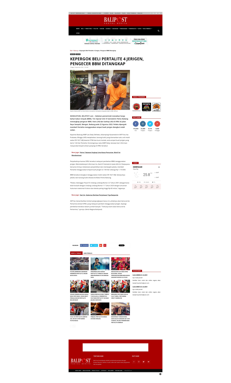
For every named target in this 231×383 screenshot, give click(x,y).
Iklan (111, 13)
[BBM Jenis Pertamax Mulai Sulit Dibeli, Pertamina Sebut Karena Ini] (120, 286)
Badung (76, 50)
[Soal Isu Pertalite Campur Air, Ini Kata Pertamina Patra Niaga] (79, 308)
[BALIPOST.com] (115, 21)
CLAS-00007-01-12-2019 (140, 286)
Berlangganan (158, 121)
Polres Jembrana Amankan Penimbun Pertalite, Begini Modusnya (78, 273)
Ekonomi (115, 28)
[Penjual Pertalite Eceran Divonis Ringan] (100, 308)
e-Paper (106, 13)
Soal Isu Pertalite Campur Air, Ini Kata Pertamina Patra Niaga (78, 318)
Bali (82, 28)
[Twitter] (156, 13)
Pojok (124, 13)
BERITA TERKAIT (76, 253)
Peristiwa (88, 28)
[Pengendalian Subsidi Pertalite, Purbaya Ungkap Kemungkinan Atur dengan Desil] (100, 263)
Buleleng (114, 269)
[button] (158, 31)
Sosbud (108, 28)
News (78, 28)
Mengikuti (143, 121)
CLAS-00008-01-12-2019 (140, 275)
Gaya (139, 28)
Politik (96, 28)
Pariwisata (132, 28)
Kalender (117, 13)
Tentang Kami (118, 370)
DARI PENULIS (88, 253)
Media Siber (78, 370)
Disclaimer (111, 370)
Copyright (103, 370)
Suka (135, 121)
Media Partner (86, 370)
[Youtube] (159, 13)
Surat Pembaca (131, 13)
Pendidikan (123, 28)
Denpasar (93, 314)
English (140, 13)
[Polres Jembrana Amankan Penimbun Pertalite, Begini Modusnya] (79, 263)
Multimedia (147, 28)
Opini (77, 33)
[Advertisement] (115, 6)
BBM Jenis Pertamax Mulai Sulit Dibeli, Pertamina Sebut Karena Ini (119, 296)
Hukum (102, 28)
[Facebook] (150, 13)
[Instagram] (153, 13)
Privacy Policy (95, 370)
